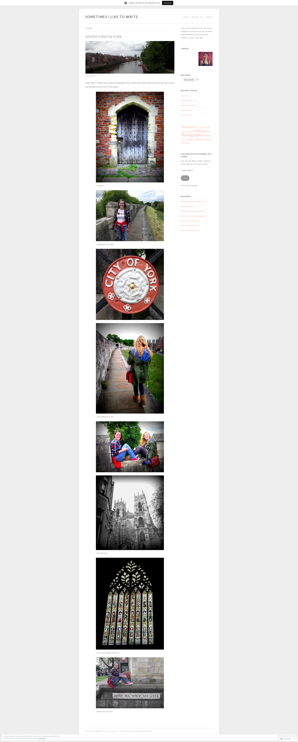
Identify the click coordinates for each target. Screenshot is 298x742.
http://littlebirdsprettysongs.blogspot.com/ (194, 216)
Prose (183, 139)
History (184, 131)
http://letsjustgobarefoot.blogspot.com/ (193, 211)
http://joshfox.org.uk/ (187, 206)
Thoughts (189, 139)
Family (208, 127)
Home (186, 17)
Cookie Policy (42, 738)
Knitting (190, 132)
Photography (192, 134)
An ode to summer (186, 115)
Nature (205, 131)
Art (197, 127)
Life (197, 130)
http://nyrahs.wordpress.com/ (190, 221)
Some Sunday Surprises (188, 105)
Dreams (202, 127)
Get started (167, 3)
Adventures (188, 127)
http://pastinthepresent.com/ (190, 225)
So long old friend (186, 110)
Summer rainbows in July (189, 100)
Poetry (207, 135)
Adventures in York (103, 37)
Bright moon (184, 96)
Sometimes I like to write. (112, 17)
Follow (185, 178)
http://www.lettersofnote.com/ (190, 230)
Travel (198, 139)
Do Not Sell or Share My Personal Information (130, 731)
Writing (184, 142)
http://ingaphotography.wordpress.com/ (193, 202)
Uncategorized (207, 139)
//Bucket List (197, 17)
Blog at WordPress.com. (96, 731)
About (209, 17)
